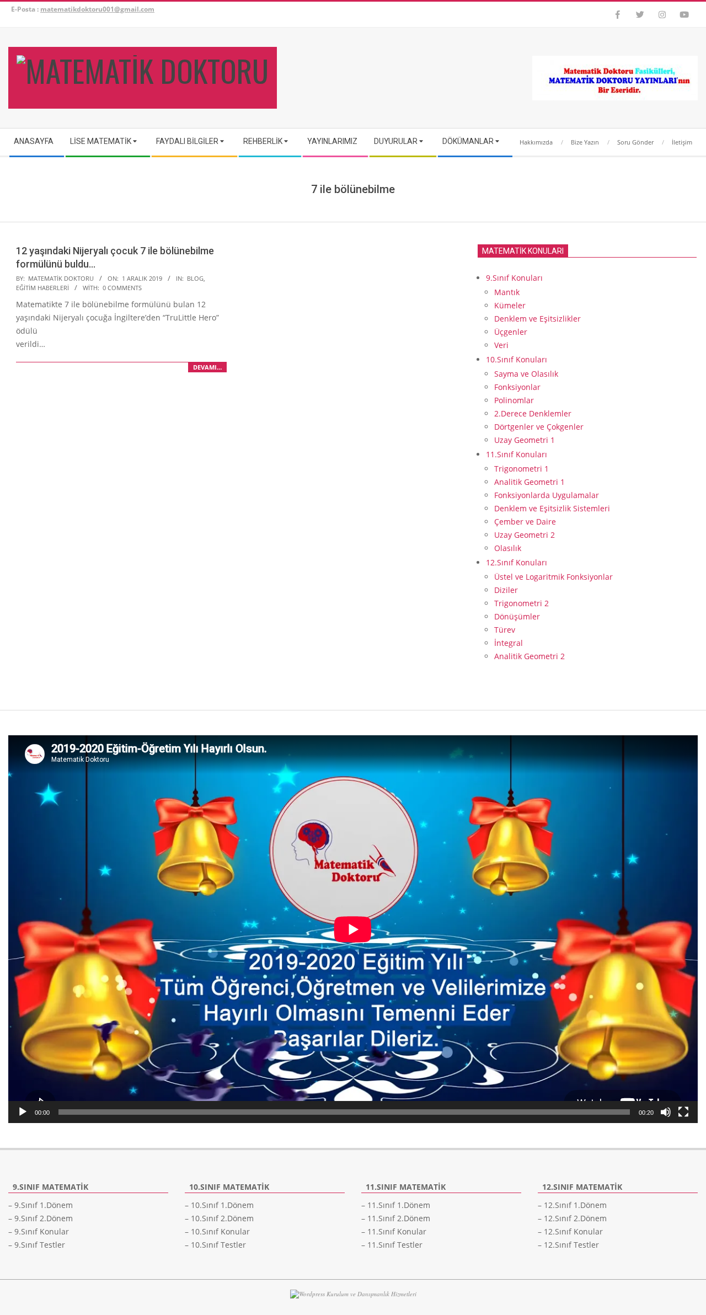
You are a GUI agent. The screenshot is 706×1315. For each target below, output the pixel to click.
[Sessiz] (665, 1112)
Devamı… (207, 367)
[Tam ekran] (683, 1112)
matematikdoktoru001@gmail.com (97, 9)
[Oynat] (22, 1112)
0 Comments (122, 288)
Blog (195, 278)
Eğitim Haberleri (42, 288)
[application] (353, 929)
